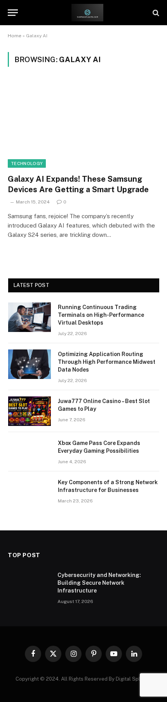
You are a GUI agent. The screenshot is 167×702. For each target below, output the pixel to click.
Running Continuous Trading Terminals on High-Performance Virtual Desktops (101, 315)
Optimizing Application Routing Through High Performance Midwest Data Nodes (106, 362)
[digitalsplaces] (87, 12)
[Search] (155, 12)
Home (14, 35)
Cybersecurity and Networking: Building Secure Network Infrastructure (99, 583)
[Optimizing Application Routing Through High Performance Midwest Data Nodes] (29, 364)
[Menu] (13, 12)
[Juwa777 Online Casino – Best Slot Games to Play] (29, 411)
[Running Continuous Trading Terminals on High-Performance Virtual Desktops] (29, 317)
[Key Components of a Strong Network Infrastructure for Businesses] (29, 492)
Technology (27, 163)
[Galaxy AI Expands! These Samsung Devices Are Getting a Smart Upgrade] (83, 124)
